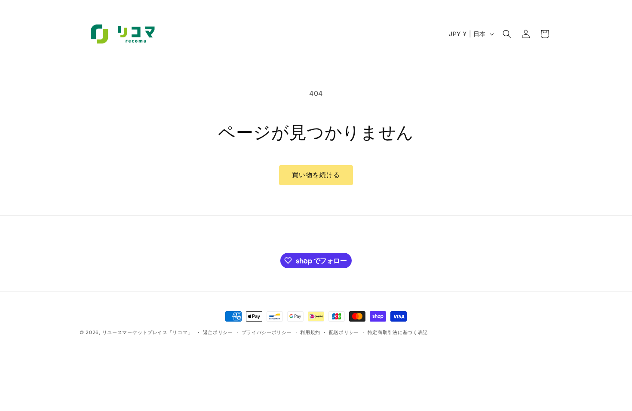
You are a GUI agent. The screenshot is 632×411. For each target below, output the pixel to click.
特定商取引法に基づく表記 (398, 332)
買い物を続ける (316, 175)
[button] (506, 34)
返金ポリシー (218, 332)
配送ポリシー (344, 332)
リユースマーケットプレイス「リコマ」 (147, 332)
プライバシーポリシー (267, 332)
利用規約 (310, 332)
